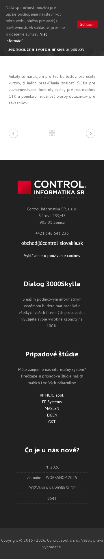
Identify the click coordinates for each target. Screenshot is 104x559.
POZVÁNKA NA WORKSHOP (52, 487)
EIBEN (52, 415)
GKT (52, 421)
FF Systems (52, 401)
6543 (52, 498)
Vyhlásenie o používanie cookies (52, 255)
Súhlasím (88, 24)
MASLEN (52, 408)
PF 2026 (52, 467)
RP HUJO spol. (52, 395)
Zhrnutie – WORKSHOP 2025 (52, 477)
